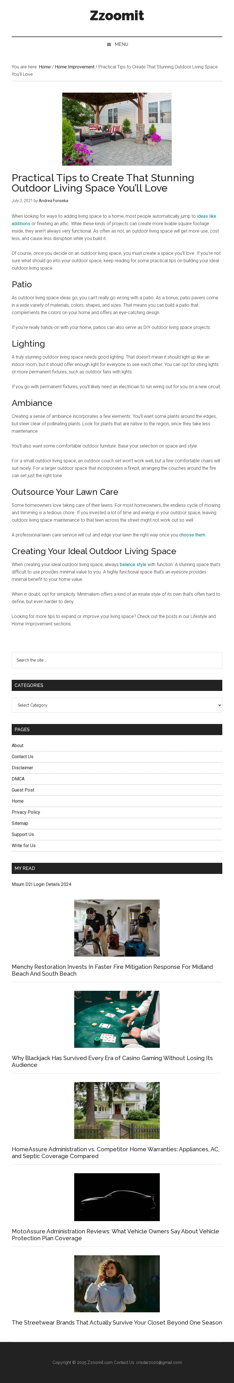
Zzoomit (117, 15)
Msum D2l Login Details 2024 (41, 884)
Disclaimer (22, 767)
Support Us (23, 834)
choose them (192, 535)
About (17, 745)
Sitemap (20, 823)
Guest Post (23, 790)
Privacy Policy (26, 812)
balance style (133, 564)
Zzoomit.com (100, 1362)
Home (18, 801)
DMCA (18, 779)
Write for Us (24, 845)
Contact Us (22, 756)
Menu (121, 44)
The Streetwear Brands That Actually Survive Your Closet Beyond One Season (117, 1322)
